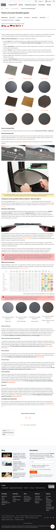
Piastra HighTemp (11, 382)
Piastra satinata (44, 78)
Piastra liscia (11, 78)
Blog (47, 498)
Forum (14, 498)
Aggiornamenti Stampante (16, 487)
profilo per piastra (18, 299)
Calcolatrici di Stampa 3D (27, 500)
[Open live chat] (53, 527)
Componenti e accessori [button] (30, 4)
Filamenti (26, 487)
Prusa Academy (27, 498)
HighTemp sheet (44, 110)
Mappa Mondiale (17, 496)
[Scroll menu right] (54, 5)
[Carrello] (53, 1)
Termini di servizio (47, 476)
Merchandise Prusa (40, 487)
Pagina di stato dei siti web (7, 519)
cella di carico (44, 297)
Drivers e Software (37, 501)
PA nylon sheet (11, 110)
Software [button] (49, 4)
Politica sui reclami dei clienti (31, 517)
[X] (50, 518)
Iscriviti (33, 472)
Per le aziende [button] (41, 4)
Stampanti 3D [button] (12, 4)
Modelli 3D (4, 496)
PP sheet (28, 110)
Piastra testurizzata (27, 78)
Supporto (7, 8)
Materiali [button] (21, 4)
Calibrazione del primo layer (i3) (41, 298)
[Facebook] (45, 518)
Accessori (32, 487)
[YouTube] (53, 518)
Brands (3, 504)
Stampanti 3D (5, 487)
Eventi (14, 501)
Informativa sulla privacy (7, 517)
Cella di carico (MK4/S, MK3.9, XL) (24, 201)
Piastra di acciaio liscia (45, 335)
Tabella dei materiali (26, 238)
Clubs (3, 499)
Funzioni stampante (15, 8)
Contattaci (48, 502)
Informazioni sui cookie (19, 517)
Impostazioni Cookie (19, 519)
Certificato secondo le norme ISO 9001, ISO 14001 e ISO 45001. (50, 507)
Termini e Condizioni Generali (8, 515)
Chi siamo (48, 496)
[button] (2, 26)
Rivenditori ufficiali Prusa (49, 500)
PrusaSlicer (37, 496)
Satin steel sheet (40, 356)
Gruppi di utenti (16, 499)
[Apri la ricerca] (36, 1)
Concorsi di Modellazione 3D (6, 501)
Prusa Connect (38, 499)
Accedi (22, 425)
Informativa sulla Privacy (38, 476)
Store (3, 498)
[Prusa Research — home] (3, 5)
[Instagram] (48, 518)
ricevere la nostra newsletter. (45, 469)
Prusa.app (37, 498)
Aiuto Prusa (26, 496)
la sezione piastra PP (16, 396)
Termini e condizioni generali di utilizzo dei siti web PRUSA (28, 515)
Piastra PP (33, 369)
